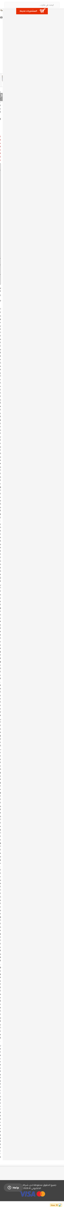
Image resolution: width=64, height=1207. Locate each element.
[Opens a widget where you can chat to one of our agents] (13, 1187)
